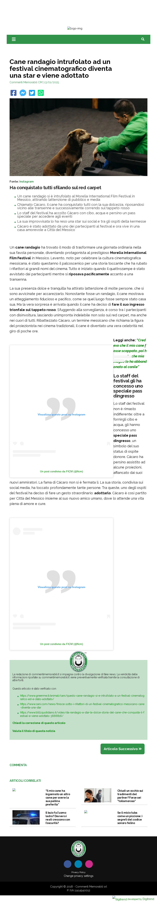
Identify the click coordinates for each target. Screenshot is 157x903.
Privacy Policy (78, 872)
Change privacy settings (78, 875)
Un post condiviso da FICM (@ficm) (61, 471)
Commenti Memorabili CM (26, 82)
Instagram (26, 181)
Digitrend (141, 899)
